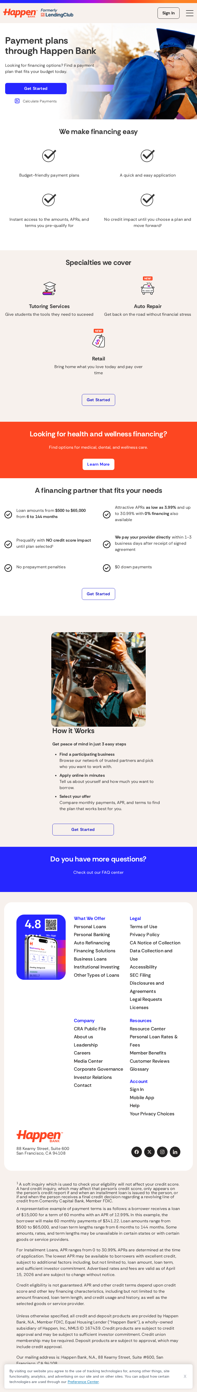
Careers (82, 1053)
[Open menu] (190, 13)
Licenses (139, 1007)
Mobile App (142, 1098)
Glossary (139, 1069)
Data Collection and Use (151, 955)
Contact (83, 1085)
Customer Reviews (150, 1061)
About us (83, 1037)
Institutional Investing (97, 967)
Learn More (98, 464)
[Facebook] (136, 1152)
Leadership (86, 1045)
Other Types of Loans (97, 975)
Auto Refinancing (92, 943)
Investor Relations (93, 1077)
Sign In (168, 13)
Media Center (88, 1061)
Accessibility (143, 967)
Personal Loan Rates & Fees (154, 1041)
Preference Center (83, 1381)
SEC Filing (140, 975)
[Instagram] (162, 1152)
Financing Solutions (94, 951)
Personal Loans (90, 927)
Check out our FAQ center (98, 872)
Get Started (36, 88)
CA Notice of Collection (155, 943)
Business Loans (90, 959)
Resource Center (147, 1029)
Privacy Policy (145, 935)
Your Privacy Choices (152, 1114)
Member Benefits (148, 1053)
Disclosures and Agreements (147, 987)
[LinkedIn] (175, 1152)
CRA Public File (90, 1029)
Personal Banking (92, 935)
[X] (149, 1152)
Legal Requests (146, 999)
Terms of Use (143, 927)
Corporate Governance (98, 1069)
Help (135, 1105)
